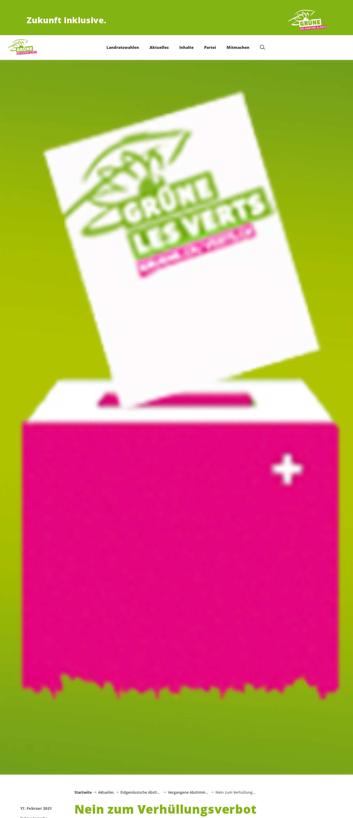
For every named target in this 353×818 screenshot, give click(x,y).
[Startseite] (307, 20)
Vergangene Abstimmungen (188, 792)
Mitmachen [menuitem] (238, 47)
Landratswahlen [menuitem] (122, 47)
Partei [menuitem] (210, 47)
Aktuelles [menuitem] (159, 47)
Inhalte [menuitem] (186, 47)
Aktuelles (106, 792)
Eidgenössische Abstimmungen (141, 792)
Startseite (83, 792)
